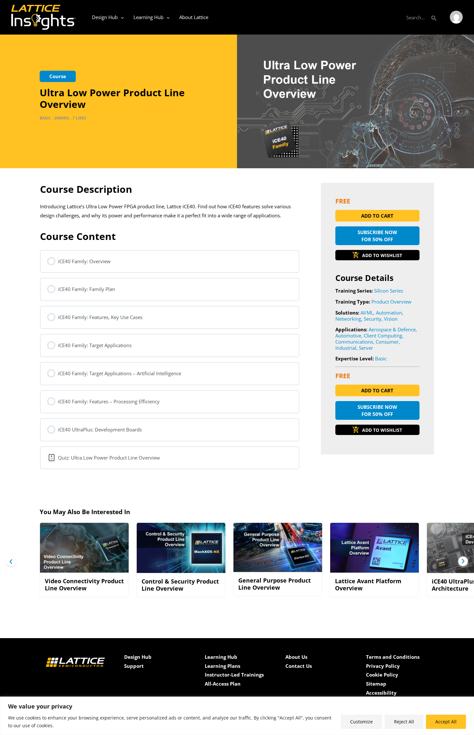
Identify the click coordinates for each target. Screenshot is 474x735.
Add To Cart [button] (377, 215)
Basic (381, 358)
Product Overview (391, 301)
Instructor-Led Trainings (234, 674)
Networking (348, 319)
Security (372, 319)
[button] (434, 17)
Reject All (404, 722)
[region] (237, 716)
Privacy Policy (383, 666)
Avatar (456, 17)
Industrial (345, 348)
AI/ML (366, 312)
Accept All (446, 722)
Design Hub (105, 17)
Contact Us (298, 666)
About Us (296, 657)
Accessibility (381, 692)
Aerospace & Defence (392, 329)
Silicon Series (388, 290)
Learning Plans (222, 666)
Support (134, 666)
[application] (121, 17)
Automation (389, 312)
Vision (391, 319)
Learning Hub (148, 17)
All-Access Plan (223, 683)
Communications (354, 341)
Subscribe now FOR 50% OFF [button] (377, 236)
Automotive (348, 335)
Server (366, 348)
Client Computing (383, 335)
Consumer (387, 341)
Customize (361, 722)
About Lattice (193, 17)
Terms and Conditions (393, 657)
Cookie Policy (382, 674)
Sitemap (376, 683)
